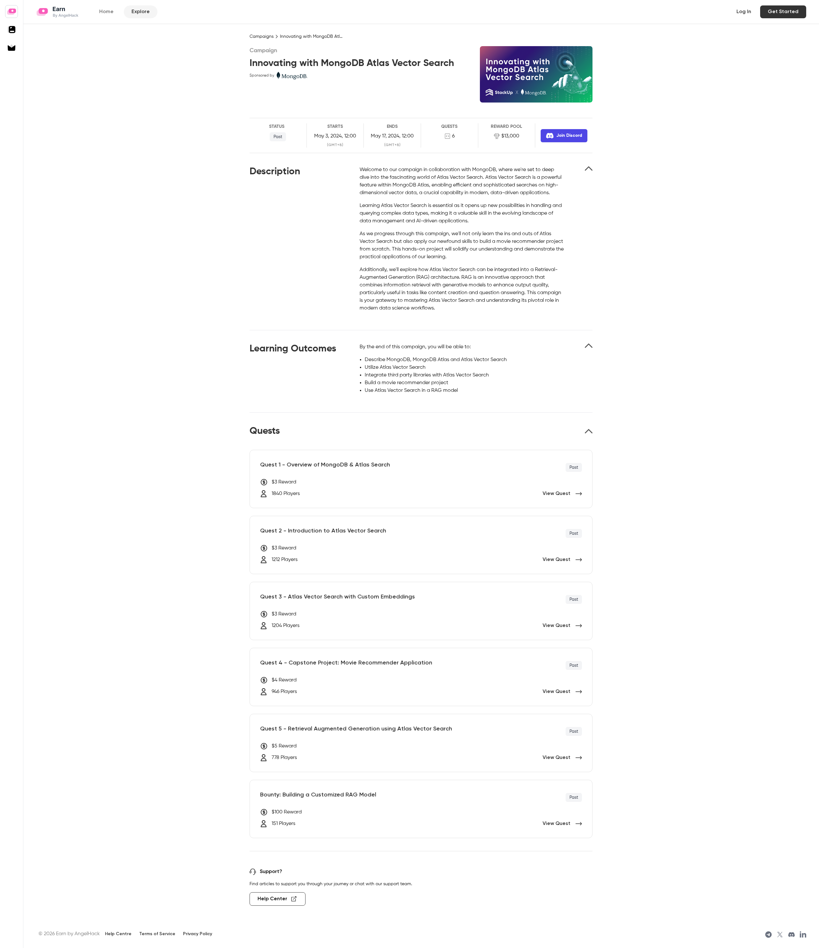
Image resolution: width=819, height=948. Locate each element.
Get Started (783, 11)
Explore (140, 11)
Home (106, 11)
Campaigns (262, 36)
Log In (743, 11)
